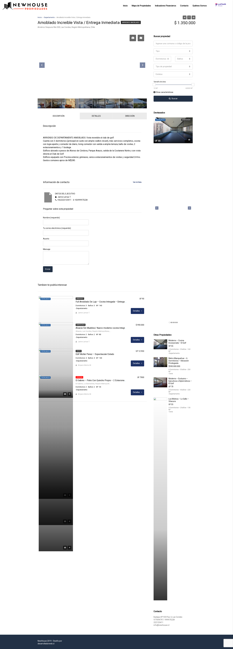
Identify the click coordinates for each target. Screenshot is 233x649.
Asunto (46, 239)
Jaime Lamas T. (84, 313)
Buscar (175, 98)
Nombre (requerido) (51, 218)
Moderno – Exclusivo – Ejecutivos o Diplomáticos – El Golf (180, 381)
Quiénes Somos (200, 5)
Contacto (184, 5)
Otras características (164, 92)
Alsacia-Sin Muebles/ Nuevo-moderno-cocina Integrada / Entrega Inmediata (111, 328)
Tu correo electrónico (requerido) (57, 228)
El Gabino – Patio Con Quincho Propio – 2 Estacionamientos (104, 380)
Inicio (125, 5)
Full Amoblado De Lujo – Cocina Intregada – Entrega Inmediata (105, 301)
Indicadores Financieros (165, 5)
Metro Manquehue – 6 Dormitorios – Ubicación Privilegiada (179, 360)
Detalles (136, 311)
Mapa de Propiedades (141, 5)
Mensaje (46, 249)
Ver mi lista (137, 182)
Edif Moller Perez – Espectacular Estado (95, 354)
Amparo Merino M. (84, 365)
